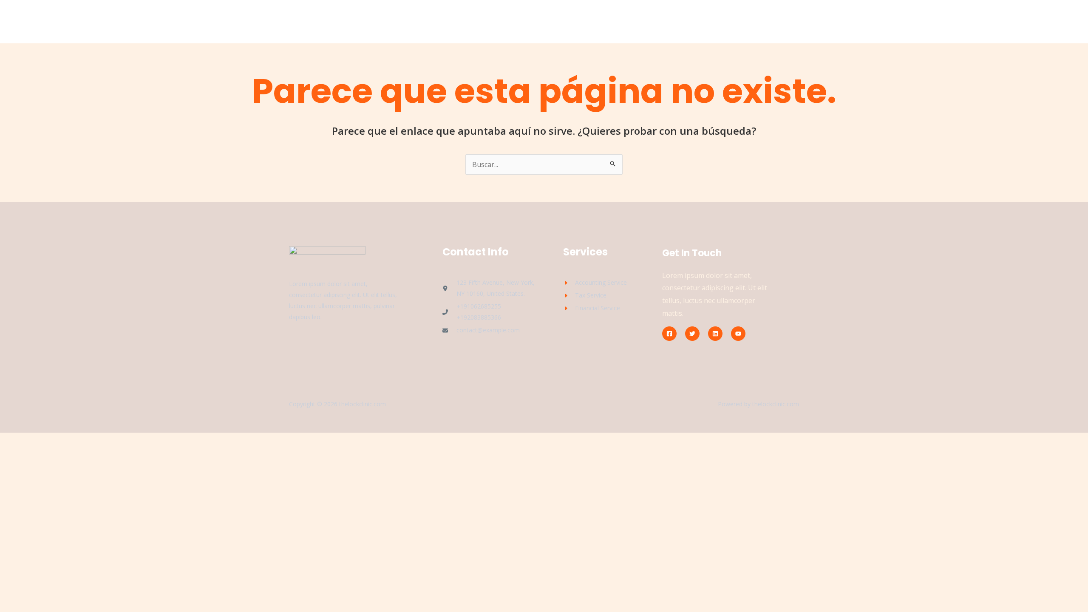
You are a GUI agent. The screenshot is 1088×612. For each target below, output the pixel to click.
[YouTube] (738, 333)
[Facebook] (669, 333)
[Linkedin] (715, 333)
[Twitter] (692, 333)
